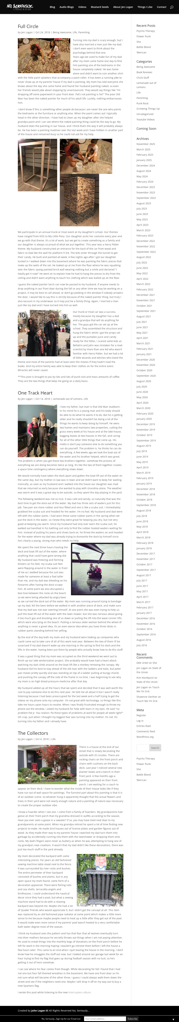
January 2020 (144, 418)
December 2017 (146, 553)
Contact (161, 7)
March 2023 (143, 230)
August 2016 (144, 639)
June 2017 (142, 586)
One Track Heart (35, 393)
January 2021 (144, 354)
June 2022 (142, 268)
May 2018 (142, 526)
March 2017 (143, 602)
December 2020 (146, 359)
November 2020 (146, 365)
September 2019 (146, 440)
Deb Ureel (142, 662)
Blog (52, 7)
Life (75, 32)
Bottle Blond (144, 47)
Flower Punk (144, 36)
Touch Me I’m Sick (147, 701)
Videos (82, 7)
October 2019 (144, 435)
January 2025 (144, 160)
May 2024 (142, 176)
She (139, 41)
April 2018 (142, 532)
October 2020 (144, 370)
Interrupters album (79, 992)
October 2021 (144, 305)
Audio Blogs (67, 7)
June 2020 (142, 391)
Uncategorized (145, 114)
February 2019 (145, 478)
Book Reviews (144, 72)
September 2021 (146, 311)
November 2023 (146, 192)
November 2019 (146, 429)
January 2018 (144, 548)
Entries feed (144, 726)
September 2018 (146, 505)
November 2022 (146, 246)
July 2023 (142, 208)
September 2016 (146, 634)
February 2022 (145, 289)
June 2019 (142, 456)
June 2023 (142, 214)
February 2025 (145, 154)
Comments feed (146, 731)
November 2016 (146, 623)
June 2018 (142, 521)
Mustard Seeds (100, 7)
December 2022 (146, 241)
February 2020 (145, 413)
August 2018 (144, 510)
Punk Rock (142, 103)
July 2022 (142, 262)
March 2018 (143, 537)
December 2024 (146, 165)
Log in (140, 720)
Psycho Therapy (146, 31)
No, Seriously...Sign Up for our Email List (61, 1018)
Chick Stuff (143, 77)
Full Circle (28, 26)
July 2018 (142, 516)
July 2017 (142, 580)
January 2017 (144, 613)
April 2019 (142, 467)
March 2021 (143, 343)
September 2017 (146, 569)
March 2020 (143, 408)
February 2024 (145, 181)
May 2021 (142, 332)
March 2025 (143, 149)
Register (141, 715)
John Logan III (39, 1010)
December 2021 (146, 295)
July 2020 (142, 386)
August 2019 (144, 445)
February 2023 (145, 235)
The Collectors (33, 733)
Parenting (84, 32)
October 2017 (144, 564)
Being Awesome (62, 32)
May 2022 (142, 273)
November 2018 (146, 494)
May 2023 (142, 219)
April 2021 (142, 338)
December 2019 (146, 424)
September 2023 (146, 198)
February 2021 (145, 348)
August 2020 (144, 381)
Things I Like (145, 7)
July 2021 (142, 321)
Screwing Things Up (148, 108)
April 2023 (142, 224)
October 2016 (144, 629)
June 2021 (142, 327)
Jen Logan (27, 32)
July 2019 (142, 451)
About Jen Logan (123, 7)
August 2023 (144, 203)
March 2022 (143, 284)
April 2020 (142, 402)
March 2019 (143, 472)
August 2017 (144, 575)
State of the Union (147, 681)
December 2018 (146, 489)
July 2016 (142, 645)
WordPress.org (145, 736)
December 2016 (146, 618)
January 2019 (144, 483)
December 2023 (146, 187)
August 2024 (144, 171)
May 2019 (142, 462)
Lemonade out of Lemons (67, 398)
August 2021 (144, 316)
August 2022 (144, 257)
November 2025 (146, 144)
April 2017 (142, 596)
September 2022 (146, 251)
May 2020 (142, 397)
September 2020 (146, 375)
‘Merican (141, 52)
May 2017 (142, 591)
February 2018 (145, 543)
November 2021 (146, 300)
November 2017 (146, 559)
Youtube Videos (146, 119)
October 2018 (144, 499)
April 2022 (142, 278)
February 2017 (145, 607)
